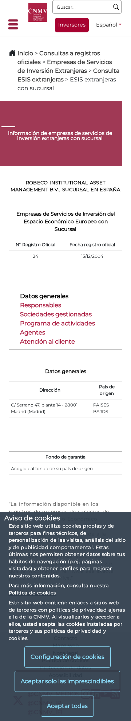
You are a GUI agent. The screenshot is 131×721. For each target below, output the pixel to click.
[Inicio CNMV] (38, 12)
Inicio (25, 53)
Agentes (32, 332)
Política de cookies (32, 593)
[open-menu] (15, 24)
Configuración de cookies (67, 656)
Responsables (40, 305)
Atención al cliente (47, 341)
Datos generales (44, 296)
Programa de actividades (57, 323)
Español (106, 24)
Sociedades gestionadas (56, 314)
